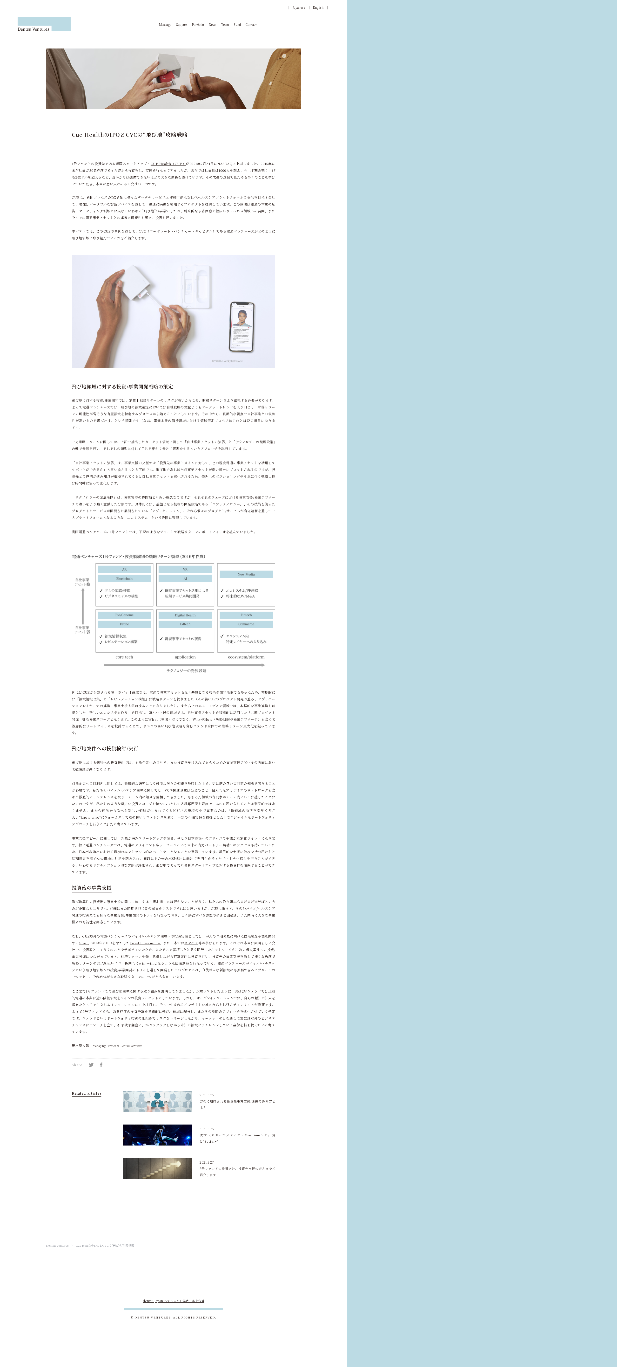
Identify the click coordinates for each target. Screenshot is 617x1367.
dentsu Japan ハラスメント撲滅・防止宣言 (173, 1300)
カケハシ (191, 942)
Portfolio (198, 25)
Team (225, 25)
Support (182, 25)
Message (165, 25)
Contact (251, 25)
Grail (83, 942)
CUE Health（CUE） (168, 163)
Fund (237, 25)
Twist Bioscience (145, 942)
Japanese (299, 8)
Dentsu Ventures (57, 1245)
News (213, 25)
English (318, 8)
